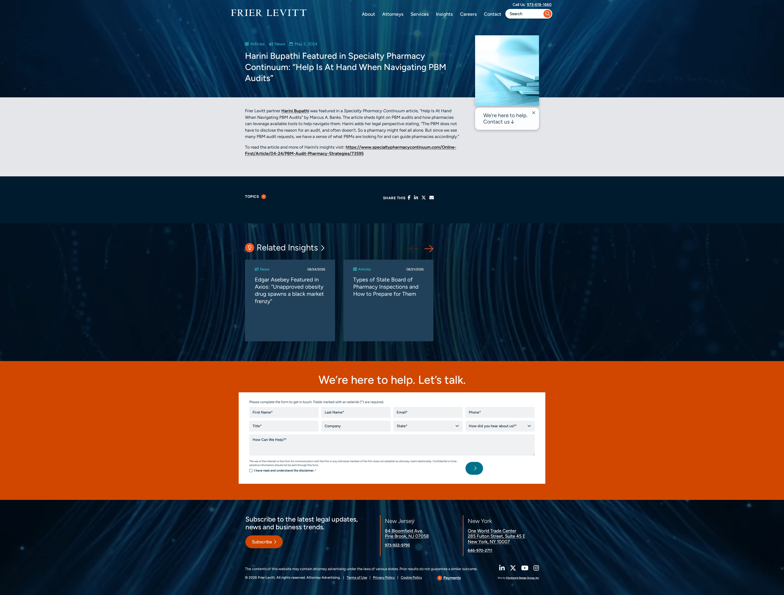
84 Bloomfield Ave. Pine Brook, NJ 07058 (407, 533)
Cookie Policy (411, 577)
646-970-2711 (480, 550)
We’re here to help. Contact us (505, 118)
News (280, 43)
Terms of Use (357, 577)
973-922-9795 (397, 545)
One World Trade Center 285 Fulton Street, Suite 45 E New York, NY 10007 (496, 536)
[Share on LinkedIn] (416, 197)
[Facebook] (409, 197)
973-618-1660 (539, 4)
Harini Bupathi (295, 110)
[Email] (431, 197)
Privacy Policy (384, 577)
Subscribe (262, 542)
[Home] (269, 12)
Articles (258, 43)
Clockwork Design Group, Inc (522, 577)
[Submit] (547, 14)
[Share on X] (423, 197)
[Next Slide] (429, 249)
